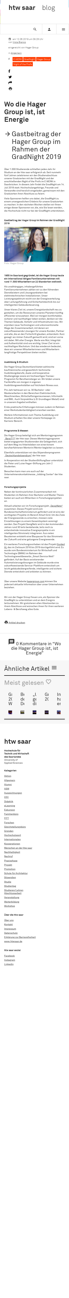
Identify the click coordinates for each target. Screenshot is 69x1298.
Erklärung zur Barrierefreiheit (20, 937)
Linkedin (9, 964)
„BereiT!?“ (9, 439)
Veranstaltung (11, 897)
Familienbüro (11, 814)
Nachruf (8, 856)
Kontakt (8, 924)
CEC (6, 797)
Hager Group (43, 59)
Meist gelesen (28, 682)
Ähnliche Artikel (30, 668)
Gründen (8, 831)
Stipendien (10, 877)
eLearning (9, 806)
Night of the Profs (22, 64)
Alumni (8, 784)
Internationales (12, 839)
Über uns (9, 920)
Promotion (9, 869)
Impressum (10, 929)
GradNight (29, 59)
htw (32, 8)
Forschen (9, 823)
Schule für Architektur (16, 873)
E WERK (17, 59)
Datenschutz (11, 933)
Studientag (10, 886)
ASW (6, 789)
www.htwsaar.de (13, 941)
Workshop (9, 906)
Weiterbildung (11, 902)
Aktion (7, 776)
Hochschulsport (12, 835)
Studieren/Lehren (13, 890)
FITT (6, 818)
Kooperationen (12, 844)
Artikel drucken (14, 623)
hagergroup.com (35, 581)
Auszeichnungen (13, 793)
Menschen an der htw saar (18, 848)
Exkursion (9, 810)
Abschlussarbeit (12, 893)
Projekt (8, 865)
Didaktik (8, 801)
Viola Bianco (19, 42)
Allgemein (16, 53)
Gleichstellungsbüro (15, 827)
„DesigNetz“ (56, 506)
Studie (7, 882)
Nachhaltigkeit (12, 852)
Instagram (9, 960)
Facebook (9, 956)
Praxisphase (10, 861)
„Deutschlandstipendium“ (18, 455)
